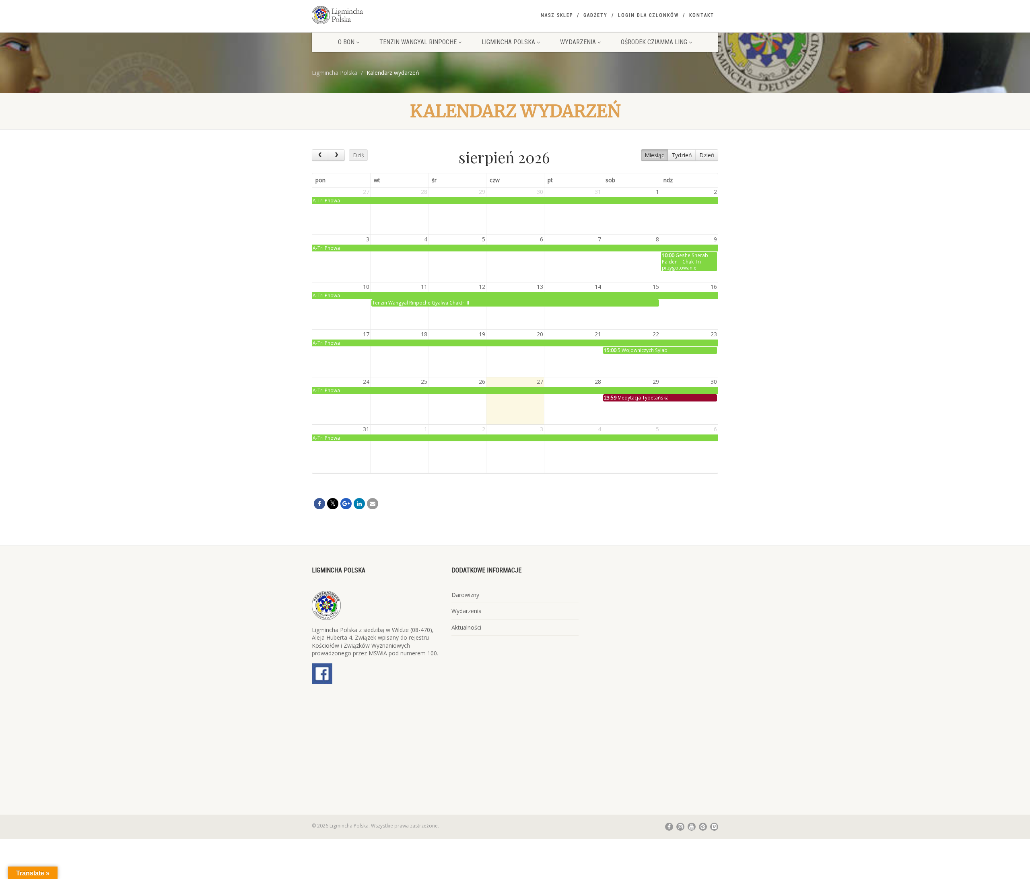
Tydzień (682, 155)
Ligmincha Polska (508, 42)
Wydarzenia (578, 42)
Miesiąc (654, 155)
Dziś (358, 155)
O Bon (346, 42)
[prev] (320, 155)
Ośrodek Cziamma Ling (654, 42)
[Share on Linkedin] (359, 503)
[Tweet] (332, 503)
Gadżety (595, 15)
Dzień (707, 155)
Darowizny (465, 595)
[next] (336, 155)
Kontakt (701, 15)
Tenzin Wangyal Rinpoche (418, 42)
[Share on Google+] (346, 503)
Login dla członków (648, 15)
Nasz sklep (557, 15)
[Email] (372, 503)
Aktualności (466, 627)
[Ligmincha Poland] (375, 15)
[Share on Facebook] (319, 503)
